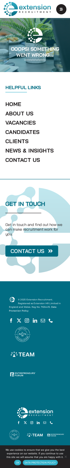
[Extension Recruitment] (27, 3)
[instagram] (27, 320)
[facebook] (11, 320)
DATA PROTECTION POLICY (40, 462)
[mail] (43, 320)
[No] (65, 456)
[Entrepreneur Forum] (22, 367)
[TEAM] (22, 347)
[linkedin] (35, 320)
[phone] (51, 320)
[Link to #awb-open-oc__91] (61, 9)
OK (17, 462)
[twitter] (19, 320)
